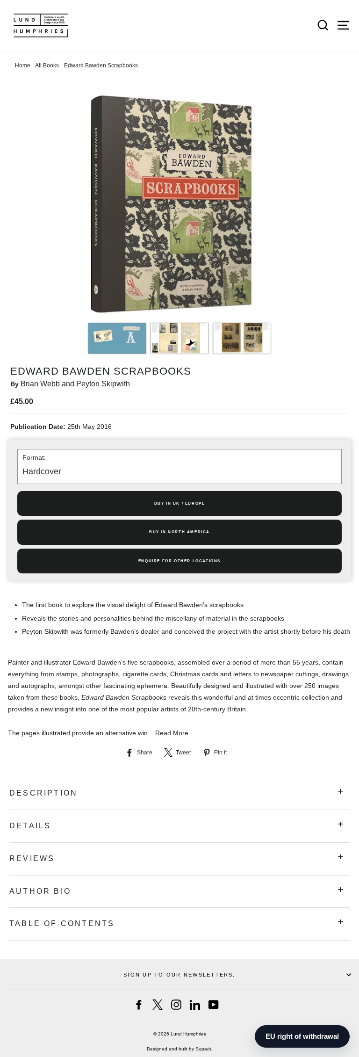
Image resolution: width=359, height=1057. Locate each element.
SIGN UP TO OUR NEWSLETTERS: (179, 974)
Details (30, 826)
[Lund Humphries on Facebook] (139, 1004)
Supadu (204, 1048)
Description (43, 793)
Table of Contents (62, 923)
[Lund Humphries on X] (157, 1004)
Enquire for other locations (179, 561)
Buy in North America (179, 532)
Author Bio (40, 891)
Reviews (32, 858)
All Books (47, 65)
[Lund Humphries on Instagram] (176, 1004)
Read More (171, 733)
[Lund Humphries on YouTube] (213, 1004)
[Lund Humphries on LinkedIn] (195, 1004)
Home (22, 65)
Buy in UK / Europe (179, 503)
